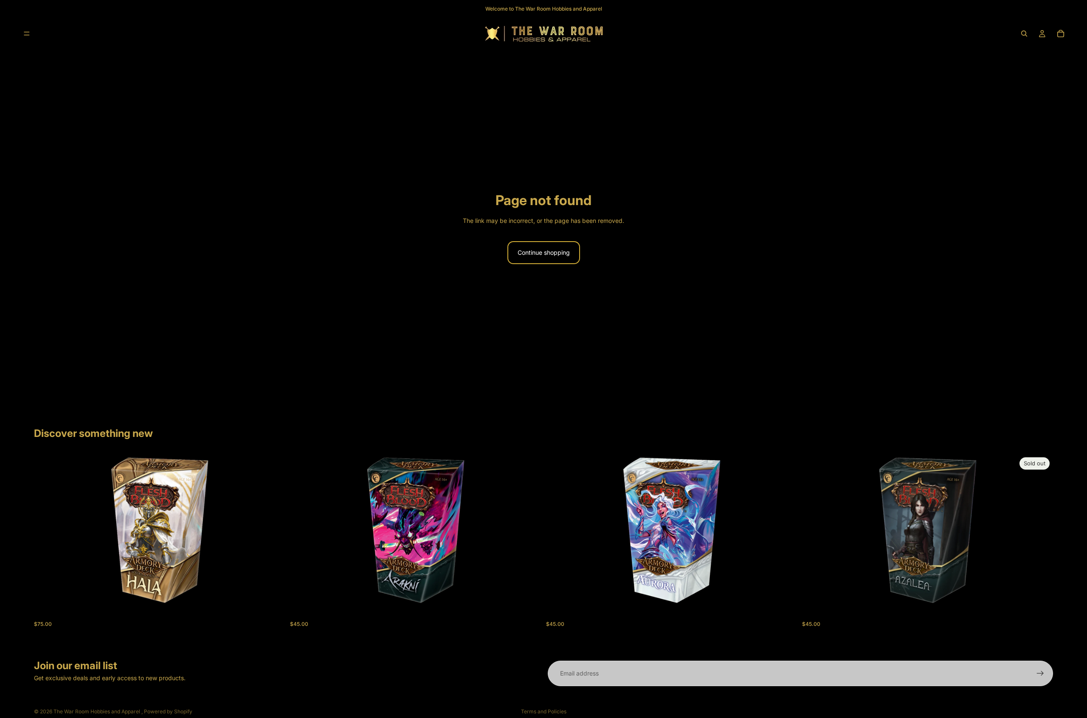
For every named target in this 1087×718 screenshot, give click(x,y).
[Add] (271, 593)
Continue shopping (544, 252)
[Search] (1024, 33)
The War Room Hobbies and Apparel (97, 711)
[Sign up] (1040, 673)
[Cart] (1060, 33)
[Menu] (27, 33)
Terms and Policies (543, 711)
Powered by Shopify (168, 711)
